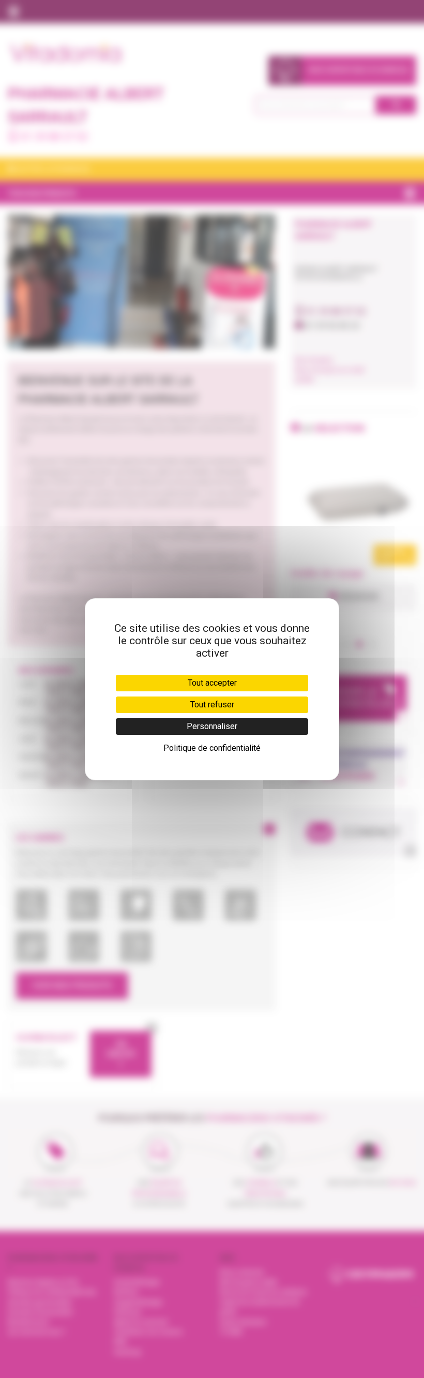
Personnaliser (212, 726)
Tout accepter (212, 683)
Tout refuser (212, 704)
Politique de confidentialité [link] (212, 748)
